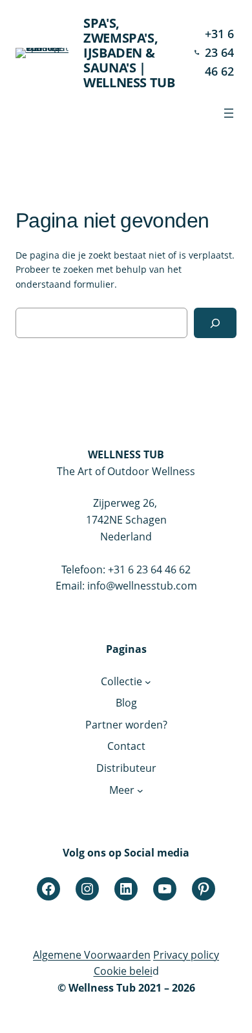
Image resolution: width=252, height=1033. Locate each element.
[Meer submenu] (140, 790)
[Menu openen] (228, 113)
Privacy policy (186, 955)
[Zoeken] (215, 323)
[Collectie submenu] (148, 682)
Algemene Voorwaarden (92, 955)
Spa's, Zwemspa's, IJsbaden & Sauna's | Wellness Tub (128, 52)
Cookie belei (123, 971)
